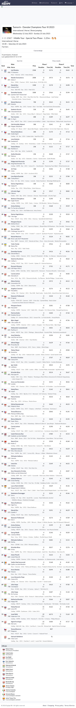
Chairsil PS (14, 579)
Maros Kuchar (15, 397)
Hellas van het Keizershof (19, 473)
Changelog (50, 705)
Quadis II (14, 512)
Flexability (14, 290)
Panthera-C (14, 148)
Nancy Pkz (14, 246)
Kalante (13, 104)
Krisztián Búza (15, 372)
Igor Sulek (14, 365)
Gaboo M (14, 186)
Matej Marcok (15, 607)
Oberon (13, 193)
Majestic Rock (15, 406)
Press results (56, 61)
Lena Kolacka (15, 139)
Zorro (12, 495)
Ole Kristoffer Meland (18, 124)
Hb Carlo (13, 624)
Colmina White (15, 534)
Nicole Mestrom (16, 102)
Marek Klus (14, 85)
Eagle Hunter (15, 200)
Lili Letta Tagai (15, 191)
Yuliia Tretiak (15, 244)
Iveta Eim (14, 463)
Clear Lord (14, 638)
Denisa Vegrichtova (17, 184)
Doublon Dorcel (15, 315)
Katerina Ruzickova (17, 259)
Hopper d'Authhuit (16, 126)
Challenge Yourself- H (17, 231)
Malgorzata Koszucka (18, 161)
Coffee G (13, 261)
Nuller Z (13, 443)
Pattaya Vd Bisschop (17, 414)
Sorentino (14, 352)
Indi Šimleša (15, 70)
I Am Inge (14, 216)
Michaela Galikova (17, 456)
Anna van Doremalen (17, 382)
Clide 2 (13, 428)
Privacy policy (59, 705)
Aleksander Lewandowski (19, 328)
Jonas (13, 171)
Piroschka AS (15, 345)
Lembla (13, 384)
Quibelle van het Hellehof (19, 436)
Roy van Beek (15, 229)
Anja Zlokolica (15, 335)
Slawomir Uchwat (16, 449)
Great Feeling (15, 480)
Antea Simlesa (15, 206)
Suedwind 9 (14, 141)
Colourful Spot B (16, 527)
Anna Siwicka (15, 569)
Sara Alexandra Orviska (18, 471)
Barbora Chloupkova (17, 198)
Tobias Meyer (15, 350)
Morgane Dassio (16, 222)
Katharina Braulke (17, 599)
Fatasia (13, 572)
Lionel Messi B (15, 557)
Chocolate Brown (16, 111)
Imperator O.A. (15, 616)
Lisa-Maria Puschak (17, 176)
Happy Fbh (14, 601)
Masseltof (14, 307)
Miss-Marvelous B (16, 451)
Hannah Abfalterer (17, 636)
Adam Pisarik (15, 555)
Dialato (13, 466)
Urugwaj (13, 298)
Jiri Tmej (13, 169)
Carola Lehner (15, 274)
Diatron (13, 156)
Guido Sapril (14, 134)
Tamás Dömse (15, 146)
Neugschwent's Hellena (18, 488)
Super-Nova (14, 421)
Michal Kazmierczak (17, 404)
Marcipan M (14, 374)
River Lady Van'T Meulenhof (19, 239)
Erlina (13, 549)
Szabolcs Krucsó (16, 109)
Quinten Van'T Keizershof (19, 94)
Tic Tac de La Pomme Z (18, 208)
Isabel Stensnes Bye (17, 434)
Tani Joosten (15, 117)
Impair (13, 391)
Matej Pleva (14, 389)
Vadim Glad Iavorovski (18, 562)
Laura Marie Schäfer (17, 486)
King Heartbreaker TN (18, 163)
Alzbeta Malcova (16, 478)
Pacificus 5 (14, 330)
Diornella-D (14, 276)
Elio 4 (12, 520)
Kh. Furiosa (14, 594)
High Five (14, 505)
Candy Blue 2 (15, 178)
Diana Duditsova (16, 503)
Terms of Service (70, 705)
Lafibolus (14, 367)
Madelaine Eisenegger (18, 493)
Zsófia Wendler (16, 154)
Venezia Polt (15, 87)
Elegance (14, 631)
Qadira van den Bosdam (18, 564)
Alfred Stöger (15, 342)
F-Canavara (14, 72)
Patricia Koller (15, 313)
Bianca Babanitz (16, 419)
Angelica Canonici (16, 288)
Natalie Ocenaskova (17, 77)
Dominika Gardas (16, 92)
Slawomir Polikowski (17, 296)
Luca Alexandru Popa (17, 577)
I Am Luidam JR (15, 322)
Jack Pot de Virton (16, 337)
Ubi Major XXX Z (16, 268)
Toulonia (13, 399)
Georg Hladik (15, 532)
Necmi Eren (14, 441)
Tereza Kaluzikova (16, 132)
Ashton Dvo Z (15, 224)
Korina (13, 542)
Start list (19, 61)
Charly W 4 (14, 359)
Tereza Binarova (16, 411)
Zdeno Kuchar (15, 281)
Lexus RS (14, 609)
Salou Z (13, 80)
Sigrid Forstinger (16, 621)
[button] (69, 3)
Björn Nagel (14, 320)
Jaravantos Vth (15, 283)
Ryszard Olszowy (16, 266)
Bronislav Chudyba (17, 357)
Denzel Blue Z (15, 253)
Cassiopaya (14, 586)
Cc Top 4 (13, 119)
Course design (38, 50)
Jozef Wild (14, 614)
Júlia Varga (14, 584)
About (44, 705)
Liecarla (13, 458)
